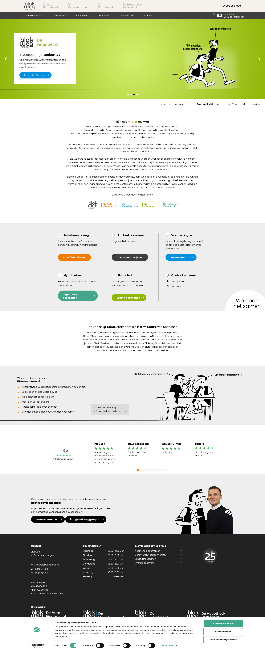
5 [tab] (150, 470)
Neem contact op (47, 519)
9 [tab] (162, 470)
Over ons (126, 15)
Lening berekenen (128, 297)
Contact (148, 15)
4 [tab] (137, 94)
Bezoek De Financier (34, 75)
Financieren (82, 15)
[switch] (100, 645)
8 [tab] (159, 470)
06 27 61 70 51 (178, 286)
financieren (74, 257)
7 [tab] (156, 470)
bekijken (129, 257)
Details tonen (167, 645)
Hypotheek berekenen (70, 295)
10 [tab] (165, 470)
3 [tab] (134, 94)
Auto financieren (34, 15)
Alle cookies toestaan (223, 623)
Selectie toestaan (223, 631)
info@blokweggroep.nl (85, 519)
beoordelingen (63, 455)
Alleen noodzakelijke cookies (223, 639)
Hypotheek (104, 15)
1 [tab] (128, 94)
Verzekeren (59, 15)
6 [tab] (153, 470)
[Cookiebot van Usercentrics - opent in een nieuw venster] (37, 646)
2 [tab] (131, 94)
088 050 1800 (233, 5)
